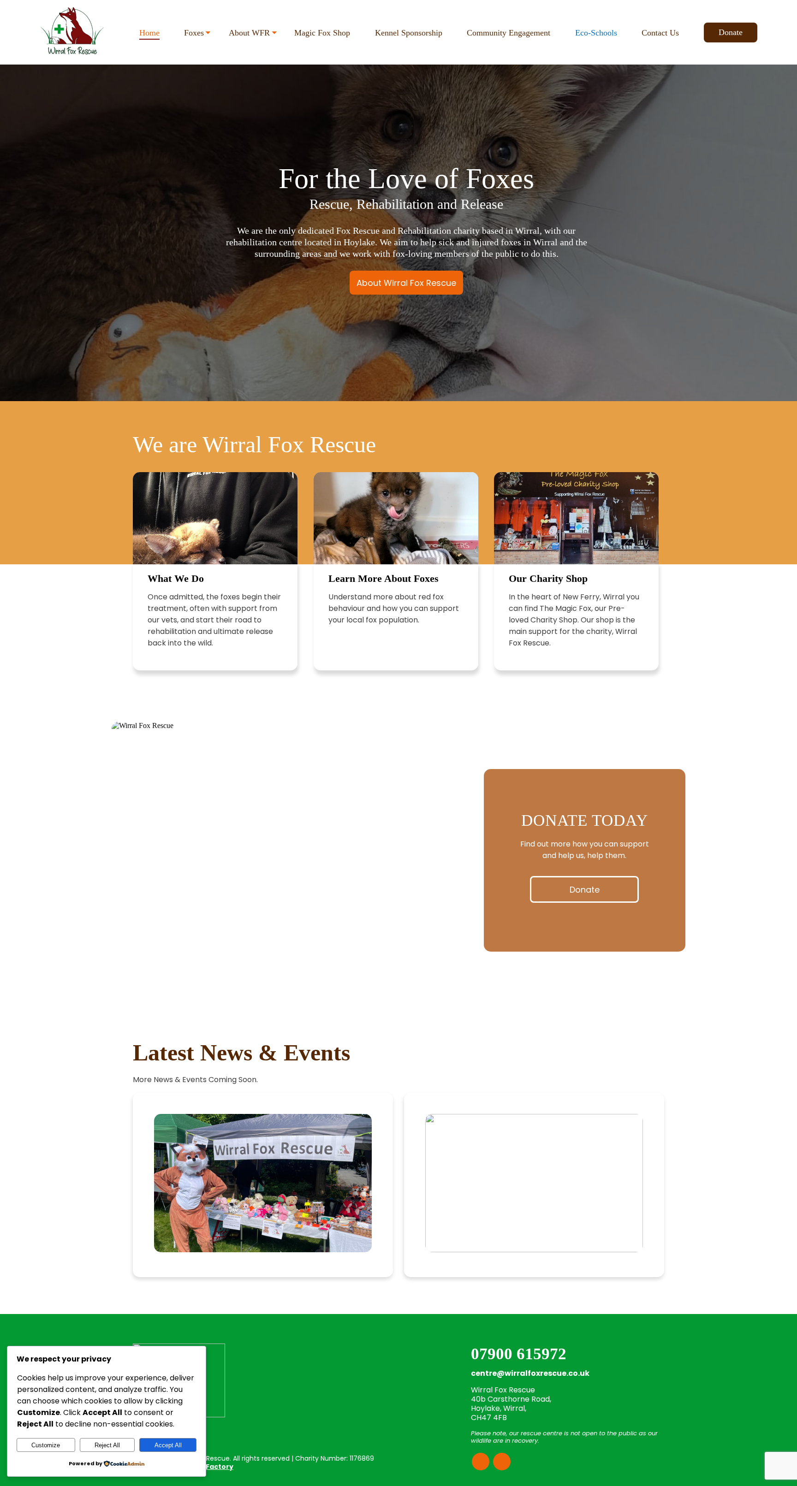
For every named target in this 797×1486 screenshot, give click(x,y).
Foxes (194, 32)
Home (149, 32)
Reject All (107, 1445)
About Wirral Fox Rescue (406, 283)
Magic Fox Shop (322, 32)
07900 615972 (518, 1354)
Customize (45, 1445)
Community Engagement (508, 32)
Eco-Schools (596, 32)
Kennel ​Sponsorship (408, 32)
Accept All (168, 1445)
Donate (731, 32)
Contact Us (660, 32)
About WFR (249, 32)
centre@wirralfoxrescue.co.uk (530, 1373)
